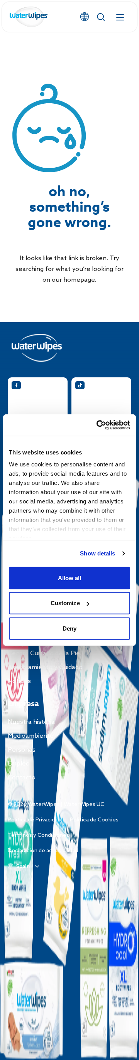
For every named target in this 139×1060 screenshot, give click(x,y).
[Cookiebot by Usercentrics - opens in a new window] (98, 425)
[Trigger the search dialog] (101, 17)
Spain (23, 866)
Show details (97, 553)
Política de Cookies (94, 820)
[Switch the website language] (84, 17)
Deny (69, 628)
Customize (65, 603)
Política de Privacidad (34, 820)
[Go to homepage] (29, 17)
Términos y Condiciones (38, 835)
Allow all (69, 577)
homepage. (80, 280)
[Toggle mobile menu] (120, 17)
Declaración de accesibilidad (43, 851)
